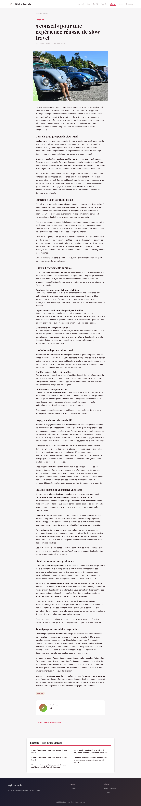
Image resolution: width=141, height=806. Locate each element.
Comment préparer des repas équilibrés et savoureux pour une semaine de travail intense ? (90, 759)
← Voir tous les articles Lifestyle (48, 722)
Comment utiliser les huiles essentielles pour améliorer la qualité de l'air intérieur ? (48, 766)
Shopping (129, 4)
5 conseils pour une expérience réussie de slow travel (49, 751)
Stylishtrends (23, 4)
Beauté (95, 4)
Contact (107, 792)
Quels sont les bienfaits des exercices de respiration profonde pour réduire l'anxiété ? (91, 751)
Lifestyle (113, 4)
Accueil (81, 4)
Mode (121, 4)
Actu (88, 4)
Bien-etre (103, 4)
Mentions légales (110, 788)
